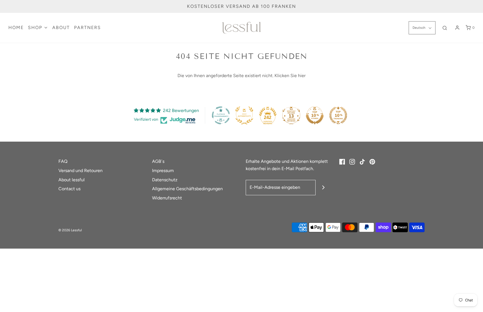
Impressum (163, 170)
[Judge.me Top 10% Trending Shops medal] (338, 115)
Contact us (69, 188)
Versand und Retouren (80, 170)
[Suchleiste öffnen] (445, 28)
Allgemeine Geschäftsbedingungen (187, 188)
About (61, 27)
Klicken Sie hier (290, 75)
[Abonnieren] (323, 187)
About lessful (71, 179)
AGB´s (158, 161)
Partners (87, 27)
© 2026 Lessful (70, 230)
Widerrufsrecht (167, 198)
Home (16, 27)
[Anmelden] (457, 27)
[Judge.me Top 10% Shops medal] (315, 115)
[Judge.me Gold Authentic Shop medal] (244, 115)
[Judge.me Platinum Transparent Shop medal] (221, 115)
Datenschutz (164, 179)
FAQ (62, 161)
